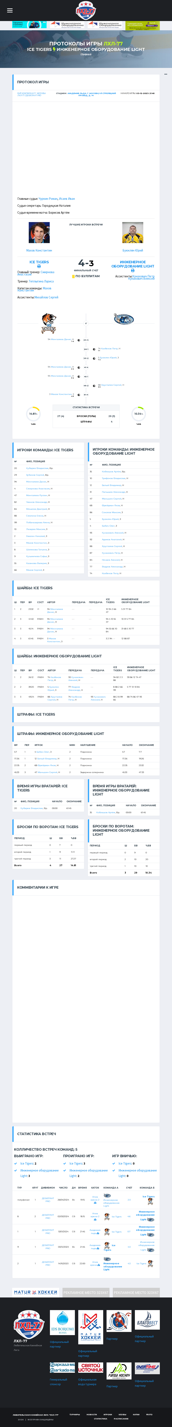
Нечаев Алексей (111, 560)
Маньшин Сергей (111, 498)
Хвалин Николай (35, 536)
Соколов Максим (111, 512)
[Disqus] (86, 948)
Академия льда (95, 1247)
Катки (136, 1414)
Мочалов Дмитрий (36, 509)
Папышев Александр (113, 492)
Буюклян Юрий (132, 250)
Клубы (122, 1414)
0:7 (129, 1231)
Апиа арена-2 (95, 1198)
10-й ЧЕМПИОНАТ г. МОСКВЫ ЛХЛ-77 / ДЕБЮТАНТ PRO (31, 94)
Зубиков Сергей (35, 475)
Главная (86, 54)
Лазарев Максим (35, 529)
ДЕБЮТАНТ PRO (48, 1200)
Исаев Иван (67, 199)
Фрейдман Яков (111, 505)
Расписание (121, 1419)
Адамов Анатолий (112, 539)
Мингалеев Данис (61, 339)
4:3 (129, 1247)
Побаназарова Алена (38, 522)
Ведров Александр (112, 566)
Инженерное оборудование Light (101, 49)
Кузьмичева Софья (36, 556)
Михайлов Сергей (46, 297)
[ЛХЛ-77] (142, 25)
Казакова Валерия (36, 563)
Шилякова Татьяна (36, 549)
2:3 (129, 1199)
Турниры (75, 1414)
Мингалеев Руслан (36, 495)
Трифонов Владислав (113, 478)
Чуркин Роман (48, 199)
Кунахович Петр (143, 276)
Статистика (100, 1419)
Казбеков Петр (109, 348)
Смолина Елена (34, 515)
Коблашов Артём (111, 471)
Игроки (108, 1414)
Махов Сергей (34, 570)
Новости (92, 1414)
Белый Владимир (111, 485)
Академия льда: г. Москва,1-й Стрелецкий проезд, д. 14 (92, 94)
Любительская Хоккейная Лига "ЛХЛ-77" (36, 1415)
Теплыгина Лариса (41, 281)
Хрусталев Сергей (111, 385)
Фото (149, 1414)
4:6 (129, 1216)
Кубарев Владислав (37, 468)
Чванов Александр (36, 502)
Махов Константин (39, 250)
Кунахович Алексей (141, 279)
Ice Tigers (39, 49)
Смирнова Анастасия (38, 488)
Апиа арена (94, 1263)
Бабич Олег (108, 525)
